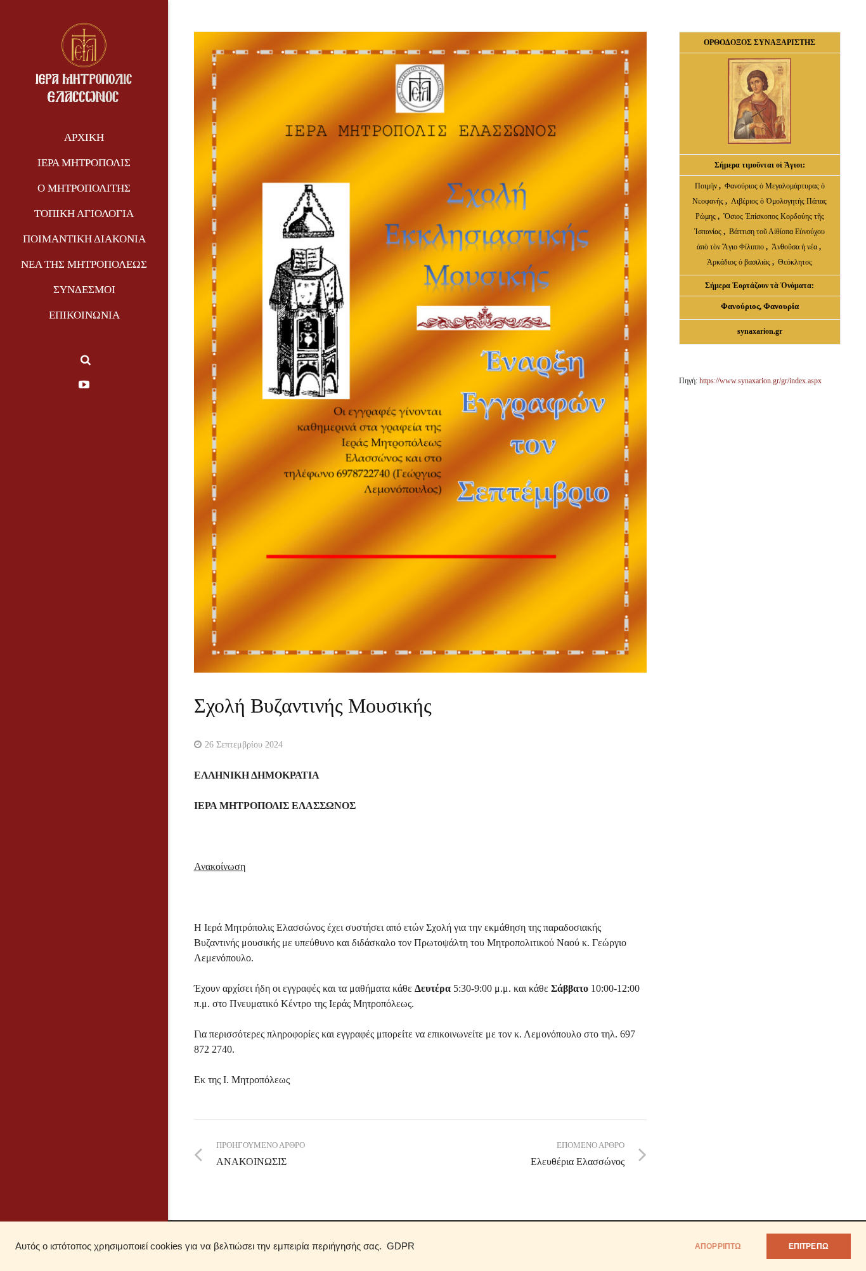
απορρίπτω (718, 1246)
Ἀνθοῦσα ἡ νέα (794, 246)
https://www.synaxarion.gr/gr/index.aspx (760, 380)
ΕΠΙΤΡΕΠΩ (809, 1246)
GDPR (401, 1246)
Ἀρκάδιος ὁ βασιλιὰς (738, 262)
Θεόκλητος (795, 262)
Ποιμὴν (707, 185)
